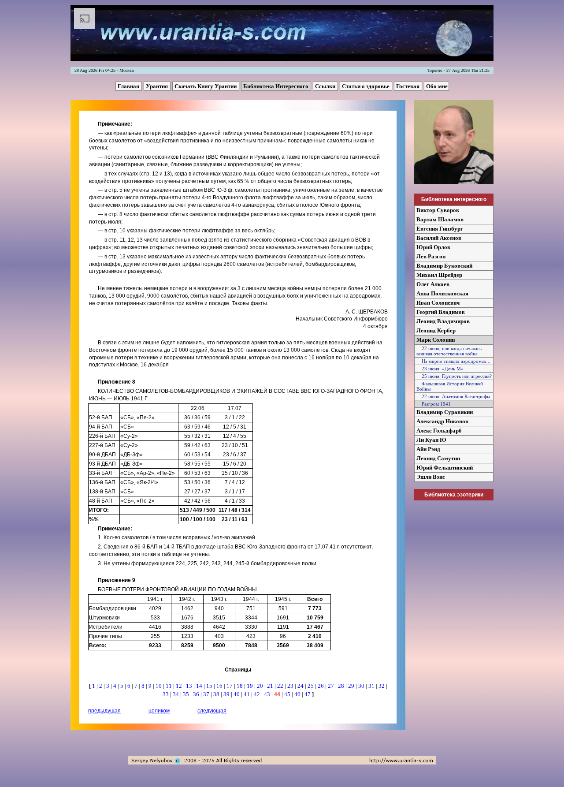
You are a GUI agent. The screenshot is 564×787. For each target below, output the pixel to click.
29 (352, 686)
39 (227, 694)
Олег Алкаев (432, 284)
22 (281, 686)
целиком (159, 711)
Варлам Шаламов (440, 219)
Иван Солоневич (438, 302)
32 (382, 686)
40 (237, 694)
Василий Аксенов (438, 238)
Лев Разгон (430, 256)
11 (169, 686)
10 (159, 686)
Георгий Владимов (440, 312)
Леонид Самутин (438, 458)
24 (301, 686)
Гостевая (408, 86)
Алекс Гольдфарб (439, 430)
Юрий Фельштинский (444, 467)
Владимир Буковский (444, 265)
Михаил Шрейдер (439, 275)
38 (217, 694)
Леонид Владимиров (443, 321)
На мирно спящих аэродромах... (453, 361)
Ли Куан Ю (431, 439)
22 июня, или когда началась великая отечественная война (449, 351)
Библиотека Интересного (276, 86)
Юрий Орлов (433, 247)
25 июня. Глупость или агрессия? (454, 376)
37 (207, 694)
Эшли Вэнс (430, 477)
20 (260, 686)
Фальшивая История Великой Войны (449, 386)
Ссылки (326, 86)
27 (331, 686)
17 (230, 686)
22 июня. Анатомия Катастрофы (453, 396)
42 (257, 694)
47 (308, 694)
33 (166, 694)
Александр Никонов (442, 421)
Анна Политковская (442, 293)
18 (240, 686)
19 (250, 686)
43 (267, 694)
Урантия (157, 86)
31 (372, 686)
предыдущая (104, 711)
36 (196, 694)
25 (311, 686)
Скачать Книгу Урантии (206, 86)
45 (288, 694)
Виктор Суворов (437, 210)
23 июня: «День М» (440, 368)
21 (271, 686)
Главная (129, 86)
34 (176, 694)
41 (247, 694)
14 (200, 686)
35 (186, 694)
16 (220, 686)
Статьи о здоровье (366, 86)
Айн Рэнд (428, 449)
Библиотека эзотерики (453, 495)
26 (321, 686)
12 (179, 686)
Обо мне (437, 86)
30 (362, 686)
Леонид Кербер (436, 330)
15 (210, 686)
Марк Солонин (435, 339)
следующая (211, 711)
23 (291, 686)
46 (298, 694)
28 (341, 686)
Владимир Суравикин (444, 412)
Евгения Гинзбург (439, 228)
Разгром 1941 (433, 404)
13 (189, 686)
